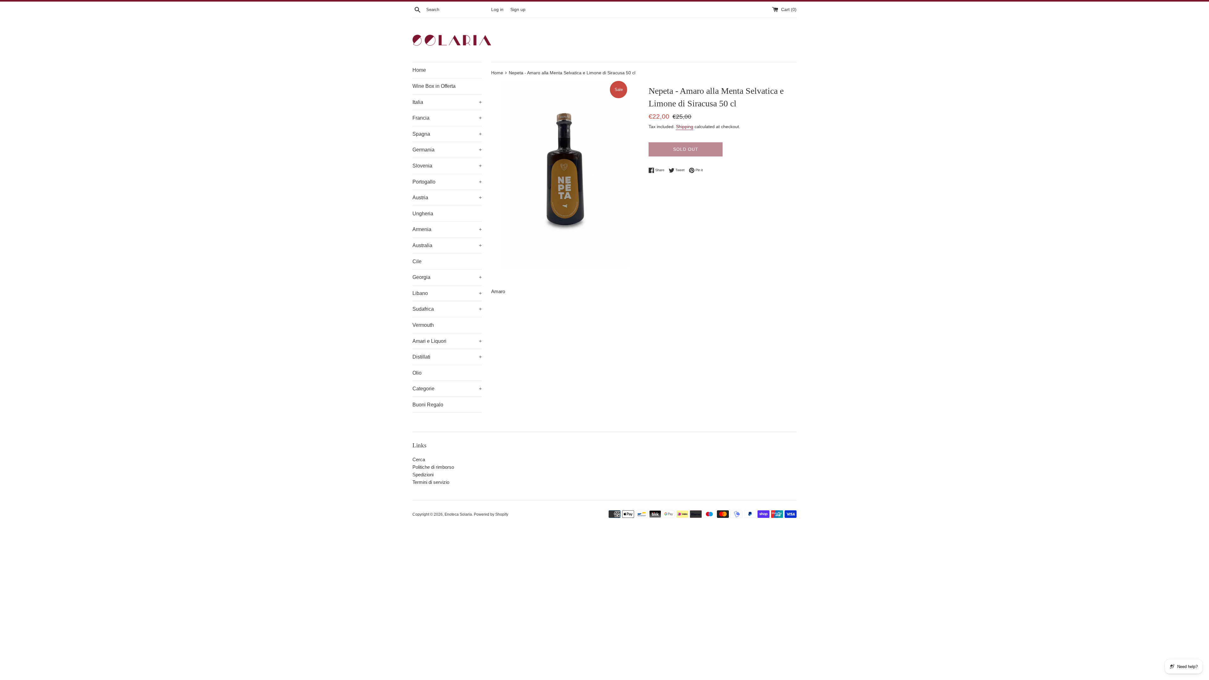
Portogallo (447, 181)
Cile (417, 261)
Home (419, 70)
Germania (447, 149)
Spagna (447, 134)
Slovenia (447, 165)
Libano (447, 293)
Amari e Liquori (447, 341)
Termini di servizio (430, 482)
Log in (497, 9)
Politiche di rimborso (433, 467)
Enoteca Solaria (458, 514)
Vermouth (423, 325)
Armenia (447, 229)
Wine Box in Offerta (434, 86)
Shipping (684, 126)
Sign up (517, 9)
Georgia (447, 277)
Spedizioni (423, 474)
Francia (447, 118)
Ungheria (422, 213)
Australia (447, 245)
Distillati (447, 357)
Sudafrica (447, 309)
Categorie (447, 388)
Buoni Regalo (427, 404)
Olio (417, 373)
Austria (447, 197)
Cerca (418, 459)
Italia (447, 102)
